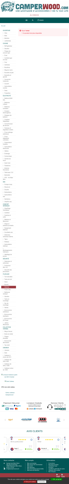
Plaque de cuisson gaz (6, 52)
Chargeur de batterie (7, 116)
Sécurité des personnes (7, 270)
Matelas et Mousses (7, 220)
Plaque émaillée (5, 337)
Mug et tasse (8, 331)
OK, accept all (57, 479)
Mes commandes (31, 463)
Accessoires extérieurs (7, 311)
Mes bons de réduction (33, 470)
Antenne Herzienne (6, 169)
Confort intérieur (6, 205)
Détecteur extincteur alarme (8, 235)
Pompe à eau (8, 184)
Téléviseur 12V (8, 172)
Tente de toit (8, 279)
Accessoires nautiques (7, 315)
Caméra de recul (7, 159)
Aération (6, 38)
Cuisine (5, 43)
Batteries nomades (6, 107)
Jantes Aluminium (6, 323)
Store (6, 282)
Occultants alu (8, 232)
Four (5, 62)
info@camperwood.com (12, 468)
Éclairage (7, 153)
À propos (51, 467)
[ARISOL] (58, 420)
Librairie (6, 350)
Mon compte (29, 460)
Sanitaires (7, 199)
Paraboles (7, 165)
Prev (5, 419)
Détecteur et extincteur (7, 262)
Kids (5, 353)
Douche (6, 189)
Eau (4, 182)
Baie (5, 35)
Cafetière (7, 65)
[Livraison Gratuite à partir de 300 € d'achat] (9, 376)
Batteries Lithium (6, 103)
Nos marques (52, 471)
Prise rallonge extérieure (8, 133)
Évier (5, 55)
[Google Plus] (63, 477)
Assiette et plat (8, 72)
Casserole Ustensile (6, 80)
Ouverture (6, 30)
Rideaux (6, 242)
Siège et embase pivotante (8, 224)
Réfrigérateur (8, 46)
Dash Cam (7, 163)
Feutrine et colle (7, 216)
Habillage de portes (7, 255)
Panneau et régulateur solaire (8, 129)
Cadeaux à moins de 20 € (7, 356)
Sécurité (6, 259)
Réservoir (7, 187)
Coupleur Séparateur (6, 120)
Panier (41, 20)
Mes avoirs (30, 466)
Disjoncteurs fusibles (7, 143)
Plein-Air (6, 274)
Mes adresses (31, 467)
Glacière (6, 48)
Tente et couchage (6, 300)
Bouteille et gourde (7, 76)
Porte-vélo (7, 289)
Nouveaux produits (53, 464)
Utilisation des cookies (54, 470)
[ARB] (42, 420)
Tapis (6, 239)
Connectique (8, 156)
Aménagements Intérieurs (7, 251)
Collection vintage (7, 328)
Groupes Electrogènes (7, 112)
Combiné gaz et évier (7, 58)
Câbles (6, 151)
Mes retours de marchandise (34, 464)
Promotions (52, 463)
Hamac (6, 307)
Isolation (7, 213)
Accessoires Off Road (7, 319)
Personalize (41, 481)
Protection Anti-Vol (7, 266)
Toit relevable (8, 276)
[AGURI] (10, 420)
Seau (5, 90)
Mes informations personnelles (35, 468)
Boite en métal (8, 334)
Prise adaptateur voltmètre (6, 138)
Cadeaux (6, 347)
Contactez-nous (53, 466)
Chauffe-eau (8, 201)
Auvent (6, 284)
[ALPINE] (26, 420)
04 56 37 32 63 (10, 467)
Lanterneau (7, 41)
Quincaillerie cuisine (7, 87)
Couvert (6, 83)
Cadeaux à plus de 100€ (8, 369)
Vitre (5, 33)
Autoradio (7, 175)
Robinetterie (8, 192)
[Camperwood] (34, 6)
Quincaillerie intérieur (7, 245)
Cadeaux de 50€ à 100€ (7, 364)
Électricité (7, 95)
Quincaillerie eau (7, 195)
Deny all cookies (30, 481)
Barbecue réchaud (6, 293)
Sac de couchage (5, 304)
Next (64, 419)
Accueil (3, 26)
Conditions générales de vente (57, 468)
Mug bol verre (8, 70)
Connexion (35, 15)
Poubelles (7, 93)
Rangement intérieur (7, 229)
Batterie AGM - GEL (8, 99)
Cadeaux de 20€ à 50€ (7, 360)
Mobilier (6, 287)
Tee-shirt (7, 345)
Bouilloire (7, 67)
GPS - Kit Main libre (8, 178)
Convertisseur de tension (8, 124)
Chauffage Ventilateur (6, 209)
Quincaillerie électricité (7, 147)
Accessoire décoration (7, 341)
